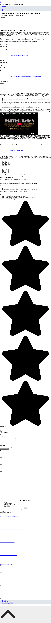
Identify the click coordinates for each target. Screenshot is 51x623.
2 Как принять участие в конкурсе (8, 19)
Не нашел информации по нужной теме (10, 504)
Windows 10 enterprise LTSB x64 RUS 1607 (7, 456)
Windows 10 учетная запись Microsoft (6, 470)
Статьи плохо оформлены (8, 503)
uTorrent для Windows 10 (4, 571)
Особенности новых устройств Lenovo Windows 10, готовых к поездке (12, 529)
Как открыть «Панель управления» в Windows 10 (8, 555)
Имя (1, 434)
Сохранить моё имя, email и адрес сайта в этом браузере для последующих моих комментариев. (18, 447)
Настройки (4, 6)
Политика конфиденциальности (7, 603)
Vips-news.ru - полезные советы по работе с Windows (9, 2)
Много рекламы (6, 505)
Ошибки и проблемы (6, 8)
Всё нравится (6, 502)
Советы (3, 10)
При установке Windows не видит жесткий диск (8, 584)
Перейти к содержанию (4, 0)
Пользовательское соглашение (7, 602)
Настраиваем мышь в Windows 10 (6, 564)
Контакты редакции (5, 601)
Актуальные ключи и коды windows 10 (16, 150)
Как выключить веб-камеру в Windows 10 (7, 542)
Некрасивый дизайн (7, 506)
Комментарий (2, 445)
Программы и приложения (7, 9)
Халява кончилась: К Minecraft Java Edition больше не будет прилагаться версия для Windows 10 (26, 76)
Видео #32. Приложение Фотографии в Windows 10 (9, 463)
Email (1, 436)
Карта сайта (4, 600)
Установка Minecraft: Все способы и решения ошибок (19, 55)
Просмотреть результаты (25, 509)
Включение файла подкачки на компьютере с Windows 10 (10, 516)
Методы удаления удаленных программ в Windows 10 (9, 597)
